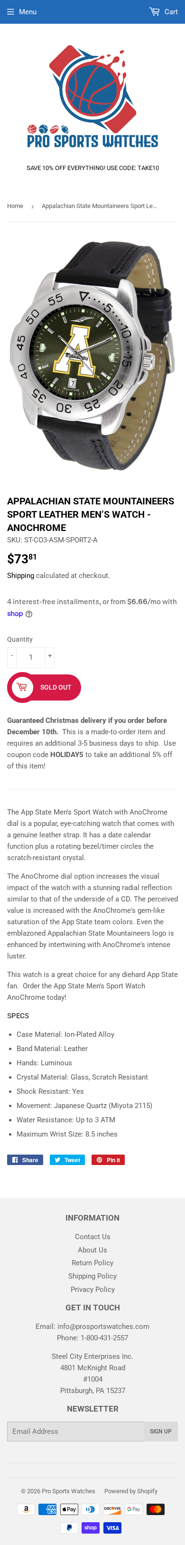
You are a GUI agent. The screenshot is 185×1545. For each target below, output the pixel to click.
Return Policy (92, 1263)
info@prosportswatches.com (103, 1326)
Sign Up (161, 1431)
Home (15, 205)
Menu (28, 12)
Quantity (20, 639)
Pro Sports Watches (68, 1491)
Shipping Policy (92, 1276)
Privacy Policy (93, 1289)
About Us (92, 1250)
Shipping (20, 575)
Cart (170, 12)
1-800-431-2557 (104, 1338)
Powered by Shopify (130, 1491)
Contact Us (93, 1236)
